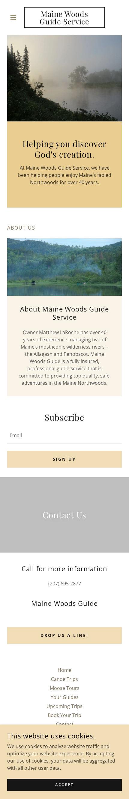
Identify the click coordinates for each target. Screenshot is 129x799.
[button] (15, 17)
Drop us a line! (64, 635)
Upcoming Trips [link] (64, 706)
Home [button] (64, 670)
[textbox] (64, 435)
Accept (64, 784)
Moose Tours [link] (65, 688)
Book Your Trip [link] (64, 715)
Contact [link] (65, 724)
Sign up (64, 459)
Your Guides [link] (65, 697)
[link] (64, 17)
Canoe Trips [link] (64, 679)
